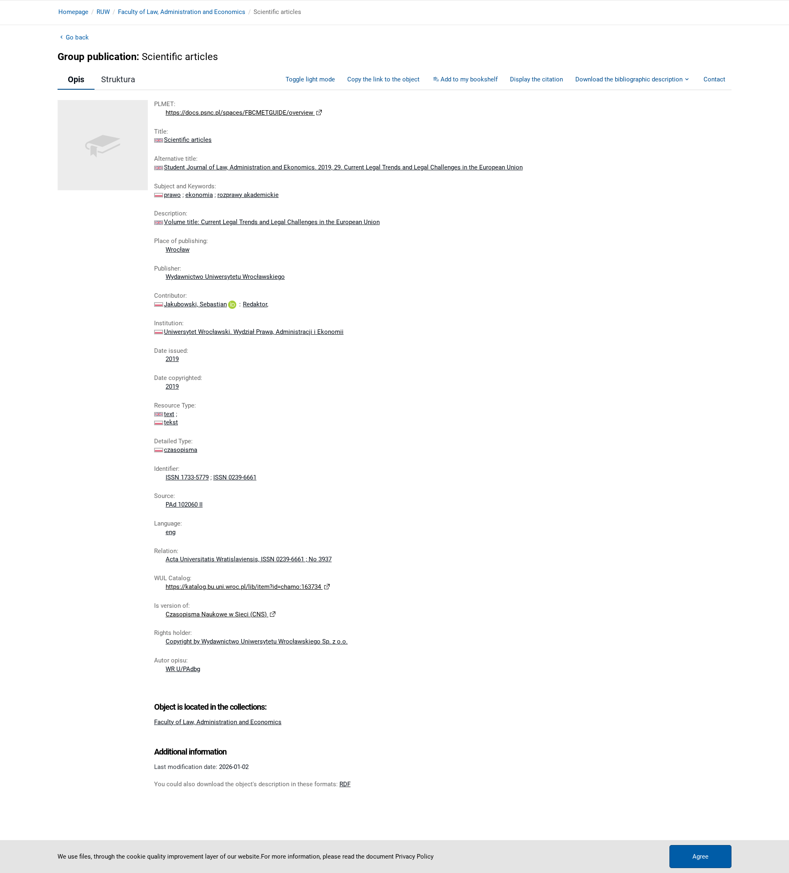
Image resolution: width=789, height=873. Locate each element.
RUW (103, 12)
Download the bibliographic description (629, 79)
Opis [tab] (76, 79)
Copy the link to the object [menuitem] (383, 79)
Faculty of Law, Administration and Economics (181, 12)
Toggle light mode (310, 79)
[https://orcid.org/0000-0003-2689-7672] (232, 304)
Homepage (73, 12)
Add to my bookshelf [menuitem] (469, 79)
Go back (77, 37)
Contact (714, 79)
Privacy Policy (414, 856)
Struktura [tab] (118, 79)
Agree (700, 856)
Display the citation (536, 79)
